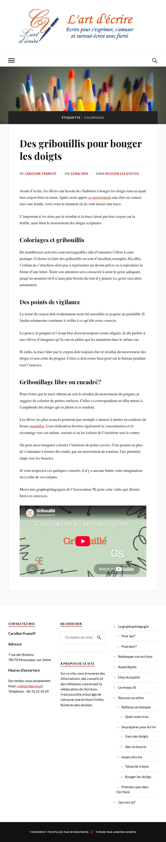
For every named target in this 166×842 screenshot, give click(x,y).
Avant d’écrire (131, 757)
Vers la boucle (135, 746)
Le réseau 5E (127, 687)
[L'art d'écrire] (83, 41)
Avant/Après (127, 667)
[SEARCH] (99, 637)
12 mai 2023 (79, 173)
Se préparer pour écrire (138, 727)
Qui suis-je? (127, 802)
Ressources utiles (131, 698)
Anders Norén (124, 832)
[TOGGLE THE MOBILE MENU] (11, 60)
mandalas (37, 425)
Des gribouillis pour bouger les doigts (81, 149)
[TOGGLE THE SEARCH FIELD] (154, 60)
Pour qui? (128, 636)
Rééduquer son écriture (135, 656)
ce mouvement (99, 197)
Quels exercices (137, 716)
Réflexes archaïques (136, 707)
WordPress (79, 832)
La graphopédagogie (133, 626)
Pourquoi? (129, 646)
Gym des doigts (136, 736)
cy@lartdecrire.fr (30, 686)
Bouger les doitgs (122, 173)
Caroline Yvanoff (41, 173)
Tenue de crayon (137, 766)
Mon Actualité (129, 677)
